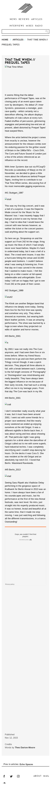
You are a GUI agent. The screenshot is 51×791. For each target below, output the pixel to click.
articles (18, 39)
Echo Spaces (26, 764)
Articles (36, 19)
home (5, 39)
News (13, 19)
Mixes (29, 26)
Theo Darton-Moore (25, 747)
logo (25, 8)
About (37, 776)
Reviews (24, 19)
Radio (39, 26)
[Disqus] (25, 618)
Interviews (16, 26)
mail (46, 776)
